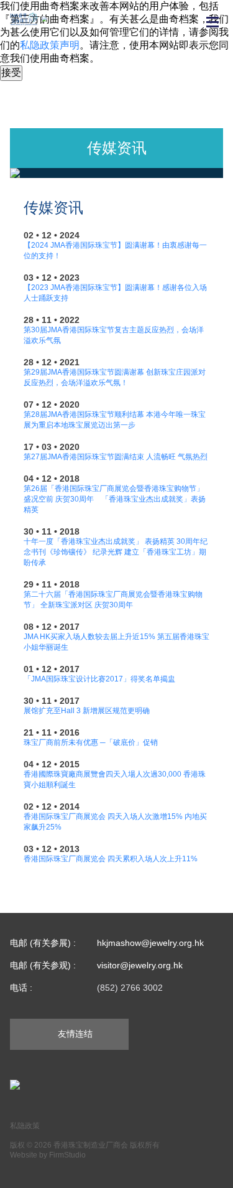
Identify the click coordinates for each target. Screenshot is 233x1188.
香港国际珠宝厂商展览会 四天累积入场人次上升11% (111, 858)
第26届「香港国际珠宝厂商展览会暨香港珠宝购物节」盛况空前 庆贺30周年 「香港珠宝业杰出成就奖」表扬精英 (115, 499)
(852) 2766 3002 (130, 988)
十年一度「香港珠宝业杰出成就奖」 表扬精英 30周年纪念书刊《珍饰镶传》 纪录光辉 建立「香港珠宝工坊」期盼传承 (116, 552)
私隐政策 (25, 1125)
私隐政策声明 (50, 45)
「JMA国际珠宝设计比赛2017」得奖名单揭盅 (99, 679)
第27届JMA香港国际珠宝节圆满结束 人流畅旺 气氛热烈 (116, 456)
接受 (11, 72)
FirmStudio (67, 1155)
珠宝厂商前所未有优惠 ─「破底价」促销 (91, 742)
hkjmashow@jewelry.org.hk (150, 943)
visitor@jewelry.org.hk (140, 965)
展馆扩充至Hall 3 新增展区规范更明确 (87, 710)
